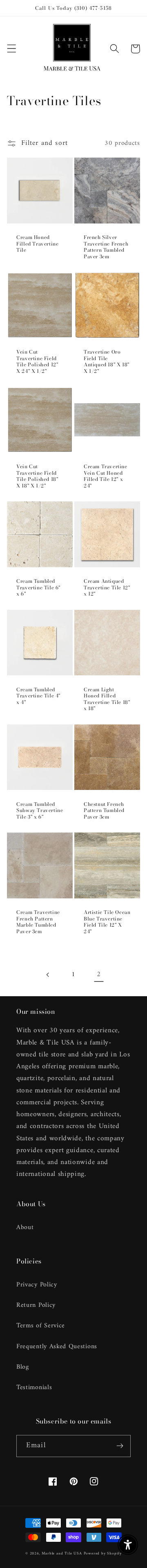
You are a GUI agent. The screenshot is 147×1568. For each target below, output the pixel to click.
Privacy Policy (36, 1284)
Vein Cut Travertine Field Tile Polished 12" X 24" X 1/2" (37, 361)
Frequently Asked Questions (56, 1346)
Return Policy (36, 1305)
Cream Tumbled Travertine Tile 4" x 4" (38, 696)
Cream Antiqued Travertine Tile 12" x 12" (107, 587)
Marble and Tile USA (62, 1553)
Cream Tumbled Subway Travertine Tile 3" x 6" (39, 810)
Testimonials (34, 1387)
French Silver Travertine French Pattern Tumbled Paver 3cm (106, 246)
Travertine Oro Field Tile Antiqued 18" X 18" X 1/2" (106, 361)
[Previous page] (48, 974)
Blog (22, 1367)
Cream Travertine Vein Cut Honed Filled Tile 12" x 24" (105, 476)
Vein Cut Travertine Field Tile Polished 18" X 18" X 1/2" (37, 476)
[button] (11, 48)
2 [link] (99, 974)
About (24, 1227)
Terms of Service (40, 1325)
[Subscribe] (119, 1446)
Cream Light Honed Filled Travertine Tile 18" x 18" (107, 699)
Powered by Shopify (103, 1553)
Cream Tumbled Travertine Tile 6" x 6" (38, 587)
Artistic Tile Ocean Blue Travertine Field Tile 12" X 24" (107, 921)
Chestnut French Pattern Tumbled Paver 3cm (104, 810)
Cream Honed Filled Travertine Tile (37, 243)
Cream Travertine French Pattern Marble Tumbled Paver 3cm (38, 921)
